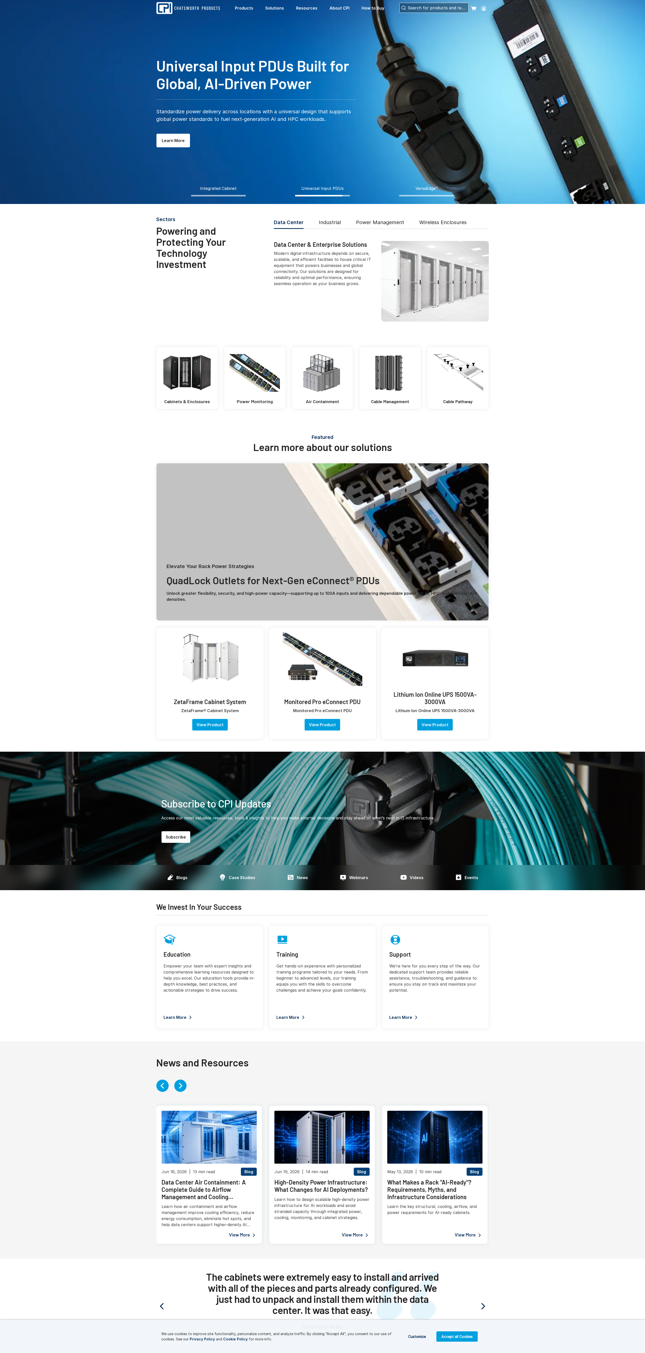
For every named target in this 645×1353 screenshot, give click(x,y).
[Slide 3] (426, 195)
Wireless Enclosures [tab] (443, 222)
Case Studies (242, 877)
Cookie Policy (235, 1339)
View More (239, 1235)
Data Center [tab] (289, 222)
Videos (417, 877)
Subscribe (176, 837)
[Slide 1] (218, 195)
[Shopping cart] (474, 8)
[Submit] (403, 7)
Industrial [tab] (330, 222)
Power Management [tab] (380, 222)
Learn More (173, 140)
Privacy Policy (202, 1339)
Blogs (181, 877)
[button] (248, 8)
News (302, 877)
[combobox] (434, 8)
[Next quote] (464, 1306)
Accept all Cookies (457, 1336)
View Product (210, 724)
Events (471, 877)
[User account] (484, 8)
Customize (417, 1336)
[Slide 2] (322, 195)
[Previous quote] (181, 1306)
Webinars (358, 877)
